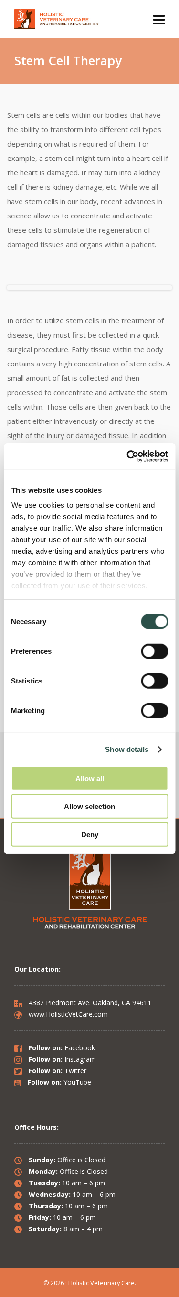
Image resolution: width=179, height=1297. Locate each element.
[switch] (154, 651)
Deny (89, 834)
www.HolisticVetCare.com (67, 1014)
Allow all (89, 778)
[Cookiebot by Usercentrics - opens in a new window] (127, 456)
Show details (126, 749)
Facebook (79, 1047)
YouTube (77, 1082)
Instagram (80, 1059)
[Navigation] (159, 19)
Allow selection (89, 806)
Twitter (75, 1070)
